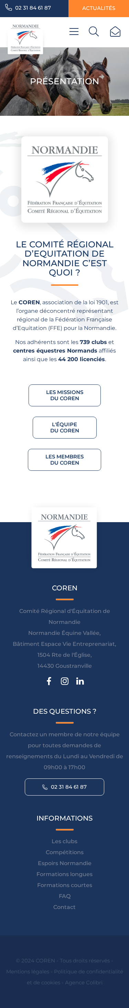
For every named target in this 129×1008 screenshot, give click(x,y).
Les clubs (64, 841)
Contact (64, 907)
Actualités (98, 8)
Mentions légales (27, 971)
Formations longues (64, 874)
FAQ (65, 896)
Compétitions (65, 852)
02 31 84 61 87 (32, 7)
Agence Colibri (84, 982)
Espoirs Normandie (65, 863)
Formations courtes (64, 885)
